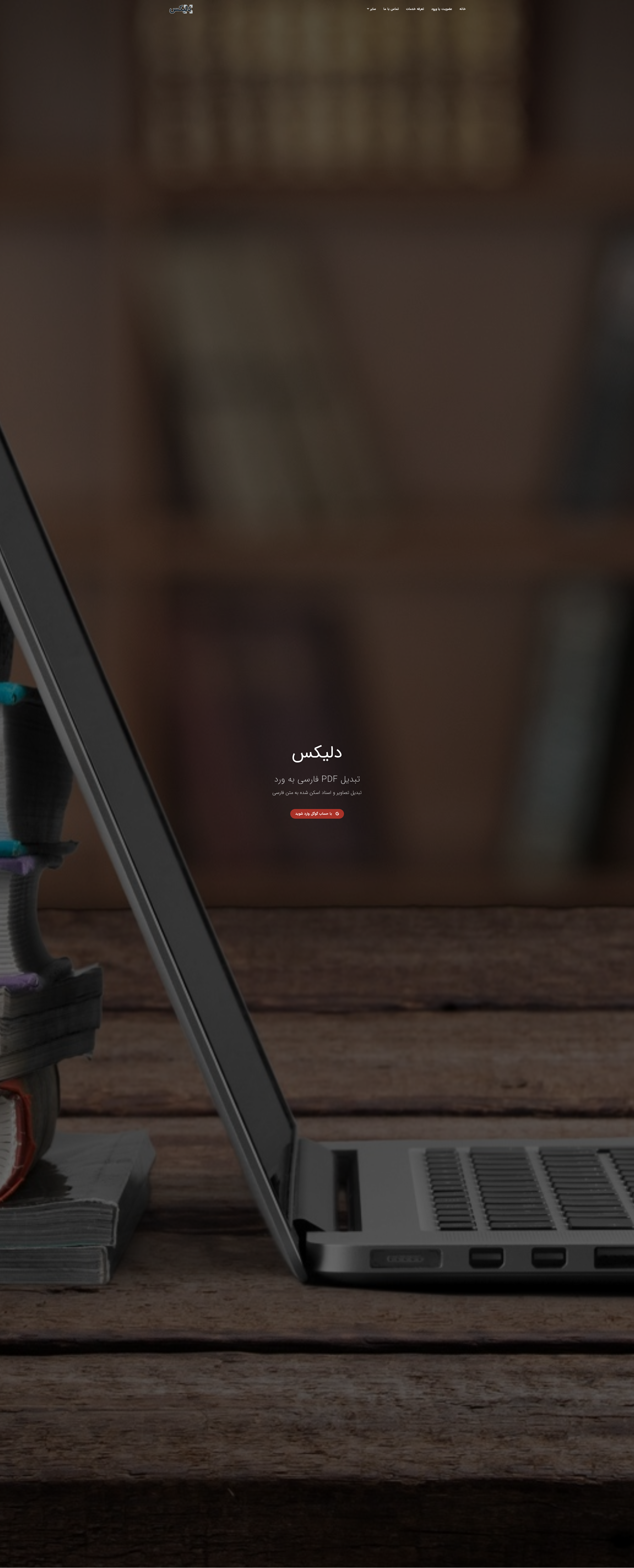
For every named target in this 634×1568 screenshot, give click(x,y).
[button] (317, 814)
